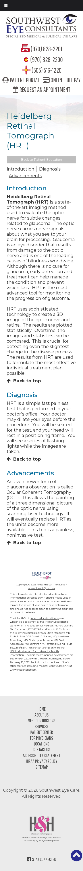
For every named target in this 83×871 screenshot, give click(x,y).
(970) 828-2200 (46, 59)
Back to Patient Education (41, 160)
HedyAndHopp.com (49, 840)
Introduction (20, 169)
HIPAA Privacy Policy (41, 761)
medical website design (52, 665)
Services (41, 726)
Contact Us (41, 749)
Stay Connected (44, 859)
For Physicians (41, 738)
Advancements (25, 175)
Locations (41, 743)
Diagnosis (50, 169)
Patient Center (41, 732)
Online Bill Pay (66, 80)
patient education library (44, 618)
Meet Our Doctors (41, 720)
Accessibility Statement (41, 755)
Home (42, 709)
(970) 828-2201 (46, 49)
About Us (42, 714)
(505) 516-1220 (47, 70)
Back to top (27, 380)
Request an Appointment (44, 89)
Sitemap (41, 767)
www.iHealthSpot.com (41, 588)
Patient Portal (25, 80)
